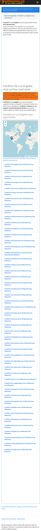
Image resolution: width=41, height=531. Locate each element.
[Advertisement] (20, 60)
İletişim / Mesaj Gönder (18, 519)
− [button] (5, 125)
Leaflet (26, 156)
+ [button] (5, 122)
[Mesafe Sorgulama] (12, 2)
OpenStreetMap (34, 156)
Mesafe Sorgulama (10, 16)
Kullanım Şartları (6, 519)
